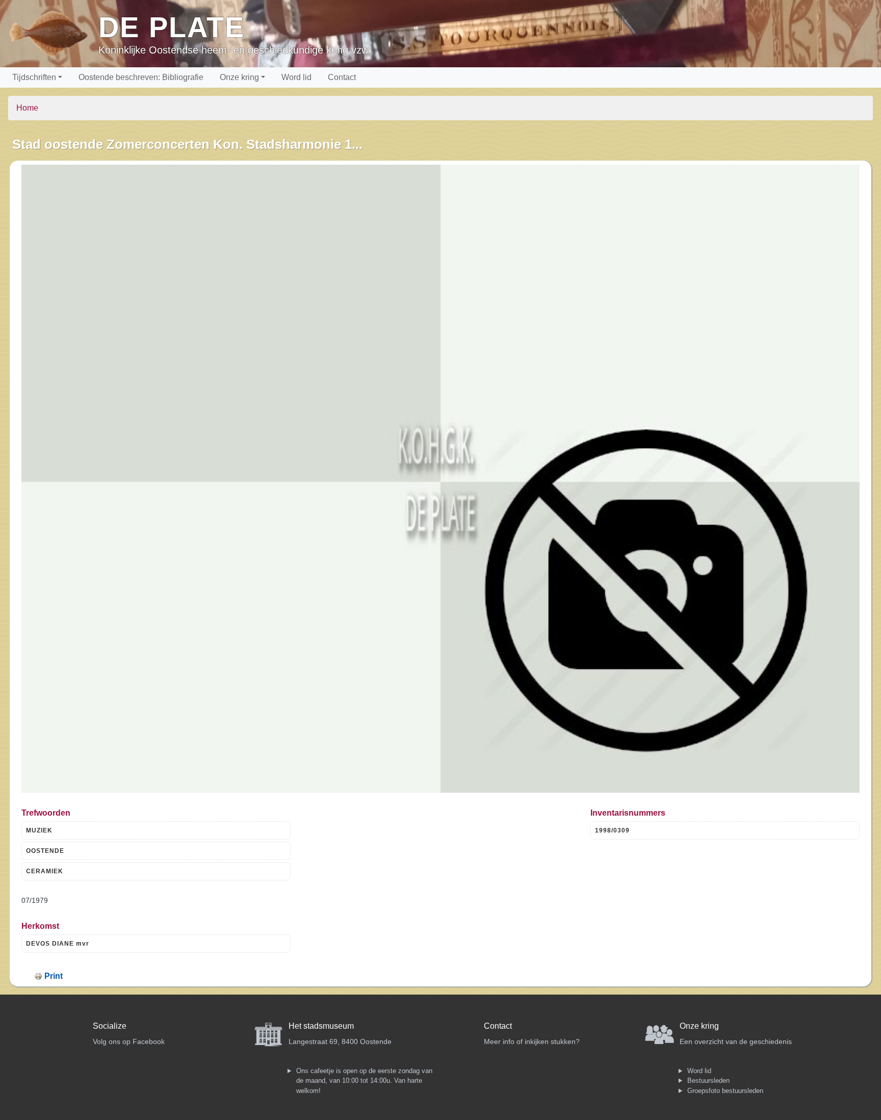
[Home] (53, 33)
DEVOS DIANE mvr (57, 943)
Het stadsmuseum (321, 1026)
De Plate (171, 27)
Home (27, 107)
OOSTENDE (45, 850)
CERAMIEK (44, 871)
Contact (342, 77)
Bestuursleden (708, 1080)
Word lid (296, 77)
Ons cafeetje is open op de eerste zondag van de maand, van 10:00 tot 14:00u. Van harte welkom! (364, 1081)
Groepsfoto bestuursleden (725, 1091)
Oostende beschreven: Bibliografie (141, 77)
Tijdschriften (34, 77)
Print (53, 976)
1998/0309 (612, 830)
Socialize (109, 1026)
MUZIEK (39, 830)
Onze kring (239, 77)
